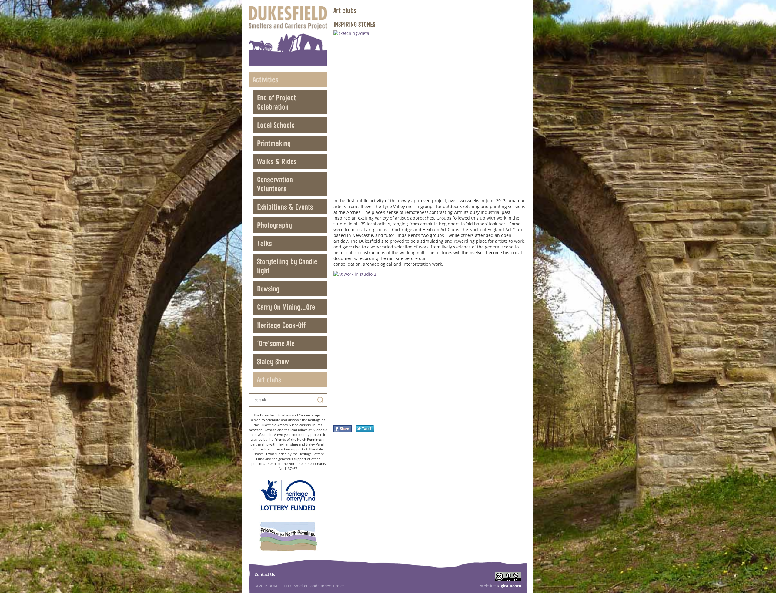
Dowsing (268, 288)
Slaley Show (273, 361)
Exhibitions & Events (285, 206)
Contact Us (265, 574)
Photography (274, 225)
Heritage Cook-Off (281, 325)
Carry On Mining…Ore (286, 307)
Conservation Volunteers (275, 184)
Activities (265, 79)
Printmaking (274, 143)
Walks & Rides (277, 161)
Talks (264, 243)
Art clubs (269, 379)
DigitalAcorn (509, 585)
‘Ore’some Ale (276, 343)
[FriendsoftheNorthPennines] (288, 537)
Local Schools (276, 125)
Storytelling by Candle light (287, 266)
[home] (288, 36)
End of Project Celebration (276, 102)
